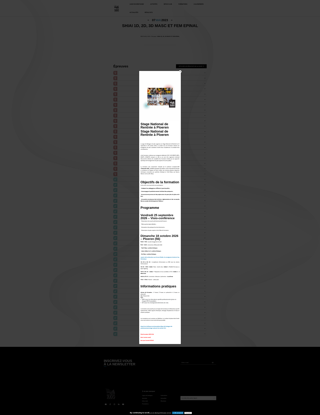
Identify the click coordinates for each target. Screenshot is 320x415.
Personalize (188, 413)
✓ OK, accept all (178, 413)
